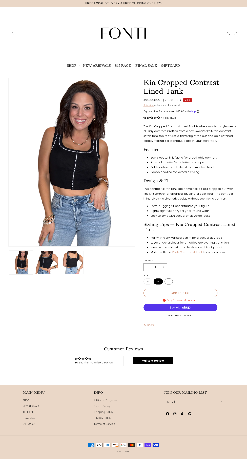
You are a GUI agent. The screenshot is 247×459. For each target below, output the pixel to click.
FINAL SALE (29, 418)
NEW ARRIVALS (31, 406)
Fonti (127, 451)
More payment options (180, 315)
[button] (12, 33)
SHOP (26, 400)
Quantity (148, 260)
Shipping (148, 105)
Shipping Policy (103, 412)
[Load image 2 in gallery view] (46, 262)
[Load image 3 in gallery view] (72, 262)
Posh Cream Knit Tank (187, 252)
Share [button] (151, 325)
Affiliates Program (105, 400)
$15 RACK (28, 412)
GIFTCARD (29, 424)
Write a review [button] (153, 361)
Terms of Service (104, 424)
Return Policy (102, 406)
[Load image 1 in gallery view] (21, 262)
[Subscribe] (220, 402)
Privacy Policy (102, 418)
